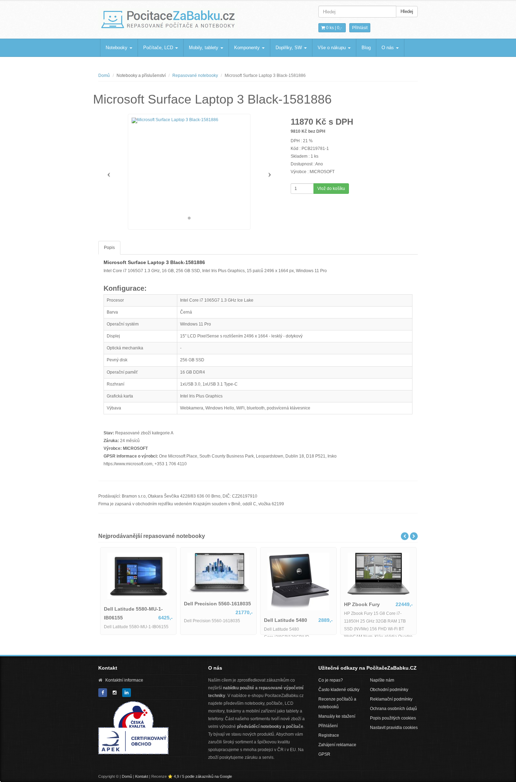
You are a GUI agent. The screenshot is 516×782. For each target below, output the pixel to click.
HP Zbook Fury (292, 604)
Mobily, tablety (204, 47)
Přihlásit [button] (360, 27)
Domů (104, 75)
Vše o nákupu (332, 47)
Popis (109, 247)
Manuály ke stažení (336, 716)
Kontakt (141, 776)
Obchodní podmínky (389, 689)
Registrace (328, 735)
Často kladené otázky (338, 689)
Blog (366, 47)
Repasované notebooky (195, 75)
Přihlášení (328, 725)
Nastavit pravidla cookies (394, 727)
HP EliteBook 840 (374, 621)
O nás (388, 47)
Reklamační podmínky (391, 699)
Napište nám (382, 680)
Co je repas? (330, 680)
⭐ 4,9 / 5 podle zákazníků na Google (200, 776)
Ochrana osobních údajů (393, 708)
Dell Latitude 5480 (215, 620)
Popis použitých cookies (393, 718)
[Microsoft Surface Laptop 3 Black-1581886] (189, 120)
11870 (302, 122)
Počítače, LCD (158, 47)
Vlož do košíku (331, 188)
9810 (295, 131)
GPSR (324, 754)
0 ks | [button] (333, 27)
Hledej (407, 11)
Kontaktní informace (124, 680)
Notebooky (117, 47)
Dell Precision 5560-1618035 (147, 603)
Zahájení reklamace (337, 744)
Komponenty (247, 47)
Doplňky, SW (289, 47)
